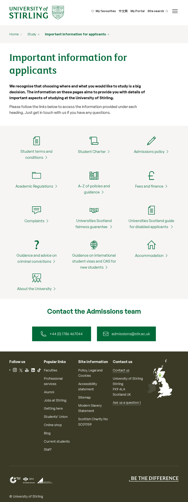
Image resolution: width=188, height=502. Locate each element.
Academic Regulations (34, 186)
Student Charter (92, 151)
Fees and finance (149, 186)
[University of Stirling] (36, 12)
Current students (57, 441)
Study (32, 34)
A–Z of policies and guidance (94, 189)
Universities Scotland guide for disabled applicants (151, 223)
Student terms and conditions (37, 154)
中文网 (123, 11)
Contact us (121, 370)
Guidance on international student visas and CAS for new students (94, 261)
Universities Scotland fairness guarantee (93, 223)
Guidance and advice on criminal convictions (37, 258)
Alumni (49, 392)
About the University (34, 288)
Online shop (53, 425)
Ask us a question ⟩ (127, 402)
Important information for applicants (75, 34)
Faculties (50, 370)
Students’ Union (56, 417)
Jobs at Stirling (55, 400)
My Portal (137, 11)
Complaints (34, 221)
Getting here (53, 408)
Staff (48, 449)
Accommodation (149, 255)
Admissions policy (149, 151)
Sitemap (84, 397)
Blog (47, 433)
